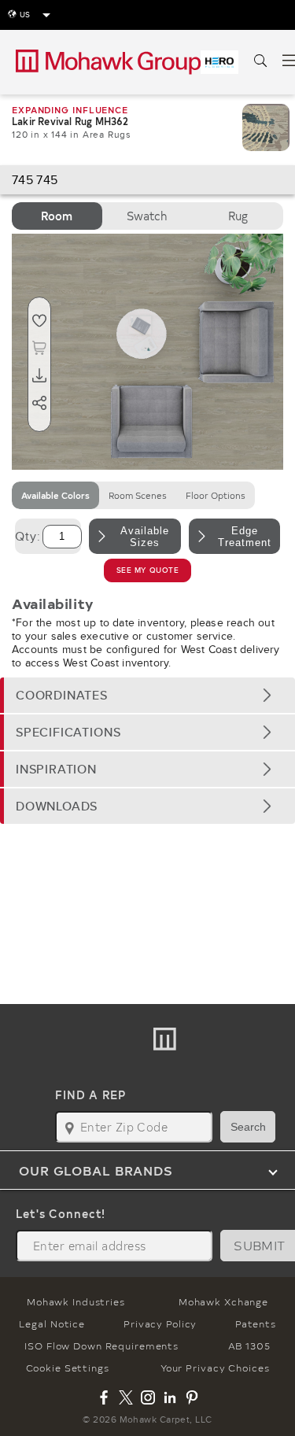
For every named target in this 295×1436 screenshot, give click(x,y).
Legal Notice (52, 1323)
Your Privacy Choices (215, 1367)
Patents (255, 1323)
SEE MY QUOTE (147, 570)
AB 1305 (249, 1345)
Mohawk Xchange (223, 1301)
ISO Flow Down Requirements (101, 1345)
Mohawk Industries (76, 1301)
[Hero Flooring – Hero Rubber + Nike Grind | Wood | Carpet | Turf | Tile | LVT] (219, 62)
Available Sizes (144, 536)
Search (248, 1126)
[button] (147, 695)
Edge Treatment (244, 536)
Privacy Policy (160, 1323)
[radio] (57, 216)
